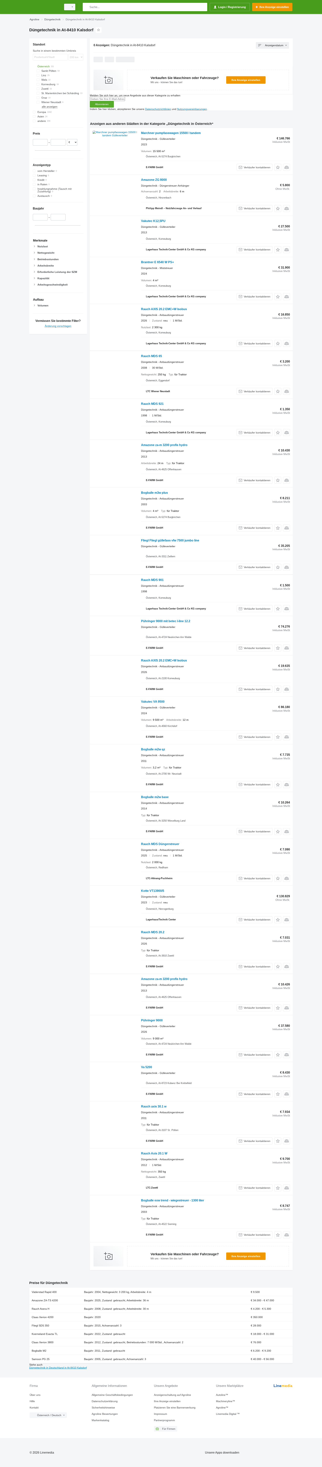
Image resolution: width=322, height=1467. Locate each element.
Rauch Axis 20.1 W (154, 1153)
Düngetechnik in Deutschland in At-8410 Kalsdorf (58, 1367)
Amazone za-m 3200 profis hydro (164, 445)
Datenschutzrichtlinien (158, 109)
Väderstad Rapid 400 (44, 1291)
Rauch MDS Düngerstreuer (160, 844)
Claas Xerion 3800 (42, 1342)
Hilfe (32, 1401)
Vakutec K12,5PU (153, 221)
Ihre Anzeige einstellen (245, 79)
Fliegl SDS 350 (40, 1325)
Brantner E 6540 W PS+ (157, 262)
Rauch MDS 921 (152, 403)
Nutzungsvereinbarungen (192, 109)
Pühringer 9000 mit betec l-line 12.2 (165, 621)
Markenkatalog (100, 1420)
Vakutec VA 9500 (153, 701)
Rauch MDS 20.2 (152, 932)
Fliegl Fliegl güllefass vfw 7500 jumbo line (170, 540)
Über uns (35, 1394)
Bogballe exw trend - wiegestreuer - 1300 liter (172, 1200)
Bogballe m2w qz (153, 749)
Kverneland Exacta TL (45, 1333)
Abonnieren (102, 104)
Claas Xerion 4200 (42, 1317)
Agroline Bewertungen (105, 1413)
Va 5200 (146, 1067)
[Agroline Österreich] (44, 7)
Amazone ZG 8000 (154, 179)
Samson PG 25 (41, 1359)
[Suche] (86, 7)
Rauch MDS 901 (152, 580)
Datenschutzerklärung (105, 1401)
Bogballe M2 (39, 1350)
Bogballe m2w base (155, 797)
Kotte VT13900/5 (152, 890)
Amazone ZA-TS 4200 (45, 1300)
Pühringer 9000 (152, 1020)
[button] (277, 167)
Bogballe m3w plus (154, 492)
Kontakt (34, 1407)
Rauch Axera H (40, 1308)
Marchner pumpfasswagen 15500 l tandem (171, 133)
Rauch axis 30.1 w (153, 1106)
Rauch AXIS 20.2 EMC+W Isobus (164, 309)
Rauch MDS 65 (151, 356)
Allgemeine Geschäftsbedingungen (112, 1394)
